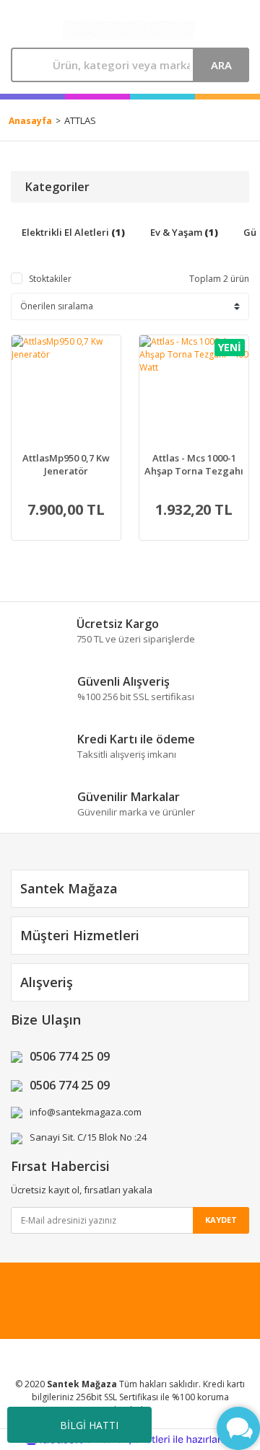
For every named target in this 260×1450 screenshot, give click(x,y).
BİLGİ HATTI (89, 1425)
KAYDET (221, 1219)
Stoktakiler (50, 279)
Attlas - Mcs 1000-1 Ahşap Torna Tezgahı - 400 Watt (193, 464)
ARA (221, 65)
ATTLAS (80, 120)
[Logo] (128, 30)
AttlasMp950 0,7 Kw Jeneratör (66, 464)
